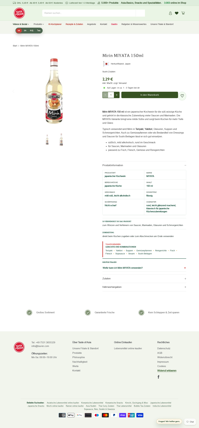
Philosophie (78, 357)
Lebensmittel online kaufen (128, 348)
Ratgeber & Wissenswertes (133, 24)
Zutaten (106, 278)
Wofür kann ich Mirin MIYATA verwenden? (123, 268)
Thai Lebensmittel (124, 406)
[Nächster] (91, 91)
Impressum (163, 362)
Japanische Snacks (36, 406)
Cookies (161, 366)
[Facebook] (158, 377)
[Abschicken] (140, 13)
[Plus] (116, 95)
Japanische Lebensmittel (160, 403)
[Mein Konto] (170, 13)
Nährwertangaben (111, 287)
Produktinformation (112, 165)
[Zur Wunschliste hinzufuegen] (182, 96)
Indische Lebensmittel (162, 406)
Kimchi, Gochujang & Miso (136, 403)
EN (25, 30)
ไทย (38, 30)
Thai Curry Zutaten (106, 406)
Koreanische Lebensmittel (92, 403)
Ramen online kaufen (75, 406)
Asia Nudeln (91, 406)
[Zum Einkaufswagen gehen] (183, 13)
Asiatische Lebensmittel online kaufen (63, 403)
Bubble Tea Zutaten (142, 406)
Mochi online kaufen (55, 406)
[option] (54, 91)
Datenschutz (163, 348)
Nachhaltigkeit (79, 362)
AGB (159, 353)
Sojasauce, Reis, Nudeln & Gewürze (99, 409)
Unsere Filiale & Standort (162, 24)
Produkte (77, 353)
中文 (32, 30)
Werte (75, 366)
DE (19, 30)
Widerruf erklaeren (166, 370)
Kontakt (76, 370)
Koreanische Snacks (114, 403)
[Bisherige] (17, 91)
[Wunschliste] (177, 13)
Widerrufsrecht (164, 357)
